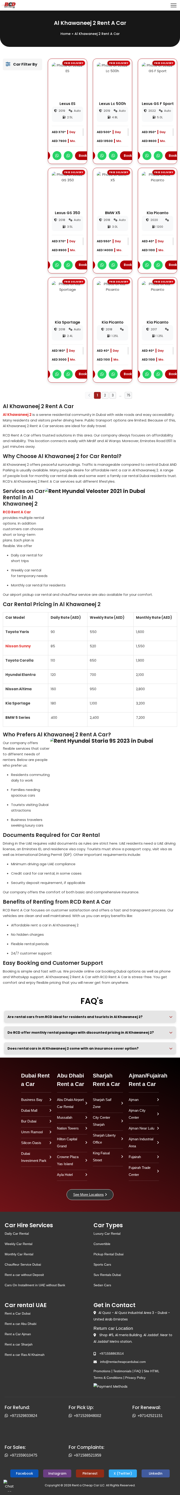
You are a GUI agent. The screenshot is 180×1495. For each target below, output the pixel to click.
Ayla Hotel (65, 1175)
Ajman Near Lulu (141, 1128)
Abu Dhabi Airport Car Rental (70, 1103)
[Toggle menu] (173, 5)
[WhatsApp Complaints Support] (71, 1455)
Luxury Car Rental (107, 1233)
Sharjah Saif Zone (102, 1103)
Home (65, 33)
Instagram (57, 1473)
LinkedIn (155, 1473)
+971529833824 (23, 1416)
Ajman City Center (137, 1113)
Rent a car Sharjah (19, 1344)
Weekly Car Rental (18, 1244)
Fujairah (135, 1157)
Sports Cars (102, 1264)
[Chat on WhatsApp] (9, 1485)
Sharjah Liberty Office (104, 1138)
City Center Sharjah (101, 1120)
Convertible (102, 1244)
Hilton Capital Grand (67, 1142)
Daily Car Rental (17, 1233)
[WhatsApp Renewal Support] (135, 1416)
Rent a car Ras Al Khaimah (25, 1355)
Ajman (134, 1100)
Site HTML (151, 1371)
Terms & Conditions (108, 1377)
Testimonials (122, 1371)
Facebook (24, 1473)
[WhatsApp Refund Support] (7, 1416)
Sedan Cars (102, 1285)
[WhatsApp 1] (56, 155)
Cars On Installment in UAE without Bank (35, 1285)
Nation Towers (68, 1128)
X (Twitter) (123, 1473)
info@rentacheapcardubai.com (123, 1362)
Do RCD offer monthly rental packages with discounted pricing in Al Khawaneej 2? (81, 1032)
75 (128, 395)
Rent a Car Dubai (17, 1313)
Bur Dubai (28, 1121)
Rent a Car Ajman (18, 1334)
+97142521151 (150, 1416)
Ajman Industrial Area (141, 1142)
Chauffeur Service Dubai (23, 1264)
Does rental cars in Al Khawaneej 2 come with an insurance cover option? (73, 1048)
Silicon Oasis (31, 1143)
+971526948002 (87, 1416)
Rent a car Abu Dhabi (20, 1324)
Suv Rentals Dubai (107, 1275)
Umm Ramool (32, 1132)
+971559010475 (23, 1455)
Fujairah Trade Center (139, 1171)
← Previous (89, 395)
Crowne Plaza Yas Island (68, 1160)
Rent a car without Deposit (24, 1275)
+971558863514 (111, 1353)
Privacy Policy (135, 1377)
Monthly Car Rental (19, 1254)
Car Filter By (23, 64)
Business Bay (31, 1100)
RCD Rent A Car (17, 512)
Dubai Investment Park (33, 1157)
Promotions (102, 1371)
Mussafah (64, 1117)
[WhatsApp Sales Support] (7, 1455)
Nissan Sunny (18, 646)
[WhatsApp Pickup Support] (71, 1416)
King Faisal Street (101, 1156)
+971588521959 (87, 1455)
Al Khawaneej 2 (17, 414)
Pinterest (90, 1473)
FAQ (137, 1371)
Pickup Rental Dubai (109, 1254)
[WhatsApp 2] (68, 155)
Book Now (86, 155)
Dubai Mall (29, 1110)
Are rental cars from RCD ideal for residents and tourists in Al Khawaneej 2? (75, 1016)
